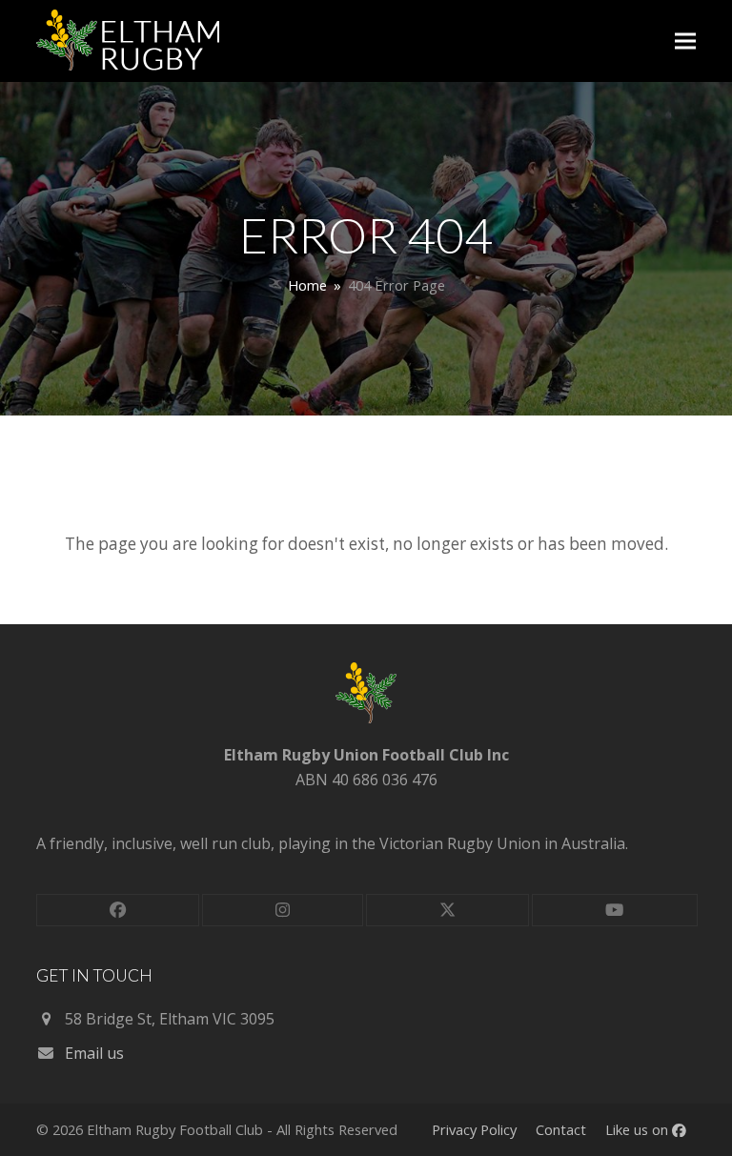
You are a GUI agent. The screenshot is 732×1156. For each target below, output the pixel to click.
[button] (685, 41)
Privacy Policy (474, 1129)
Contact (561, 1129)
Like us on (638, 1129)
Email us (94, 1053)
